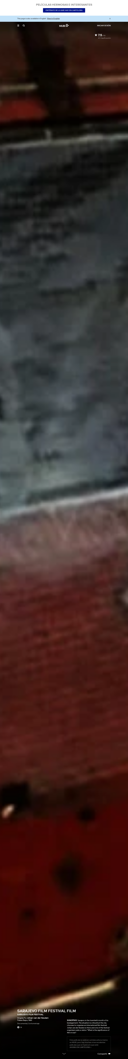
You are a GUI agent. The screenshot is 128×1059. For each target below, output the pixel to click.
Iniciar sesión (104, 25)
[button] (18, 25)
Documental (22, 1023)
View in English (53, 18)
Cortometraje (33, 1023)
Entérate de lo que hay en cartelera (64, 10)
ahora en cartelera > (80, 1047)
